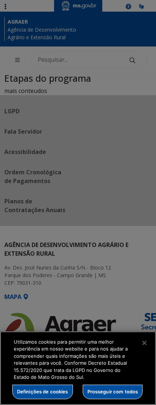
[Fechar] (144, 343)
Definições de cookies (42, 391)
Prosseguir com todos (112, 391)
